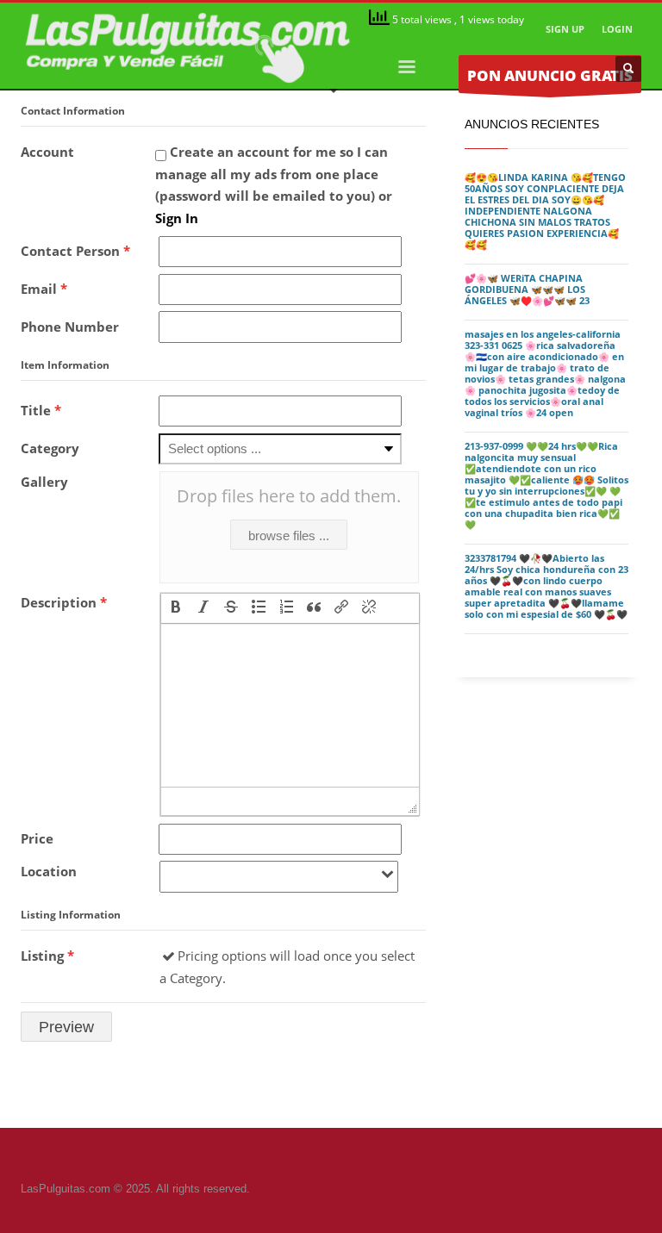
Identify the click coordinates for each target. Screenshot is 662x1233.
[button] (176, 608)
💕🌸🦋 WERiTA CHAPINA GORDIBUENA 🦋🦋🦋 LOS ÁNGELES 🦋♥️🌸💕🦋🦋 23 (527, 289)
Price (37, 838)
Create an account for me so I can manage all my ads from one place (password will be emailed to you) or (273, 185)
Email (44, 288)
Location (49, 871)
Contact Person (75, 250)
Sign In (176, 218)
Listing (47, 955)
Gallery (44, 481)
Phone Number (70, 326)
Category (50, 448)
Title (41, 410)
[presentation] (176, 608)
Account (47, 151)
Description (64, 602)
